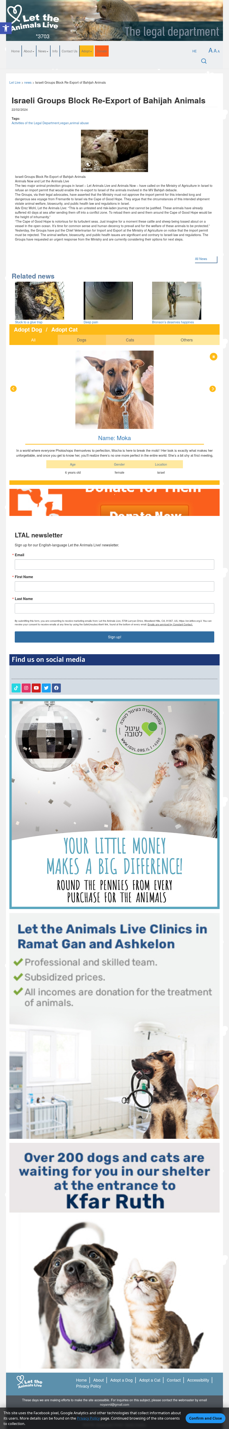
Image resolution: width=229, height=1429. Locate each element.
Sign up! (114, 558)
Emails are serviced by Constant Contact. (170, 546)
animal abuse (79, 123)
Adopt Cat (64, 329)
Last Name (24, 520)
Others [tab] (187, 340)
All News (201, 258)
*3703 (42, 36)
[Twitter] (46, 609)
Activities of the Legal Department (35, 123)
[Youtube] (36, 609)
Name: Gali (114, 359)
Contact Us (69, 51)
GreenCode (104, 1346)
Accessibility (198, 1301)
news (28, 82)
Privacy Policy (88, 1307)
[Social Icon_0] (16, 609)
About (28, 51)
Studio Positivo (135, 1346)
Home (15, 51)
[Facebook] (56, 609)
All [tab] (33, 340)
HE (194, 51)
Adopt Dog (28, 329)
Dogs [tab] (81, 340)
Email (19, 476)
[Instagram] (26, 609)
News (42, 51)
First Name (24, 498)
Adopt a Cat (149, 1301)
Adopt (85, 51)
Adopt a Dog (121, 1301)
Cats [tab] (130, 340)
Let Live (15, 82)
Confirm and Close (205, 1418)
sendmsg (131, 1333)
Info (55, 51)
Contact (174, 1301)
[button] (6, 28)
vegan (64, 123)
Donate (102, 51)
